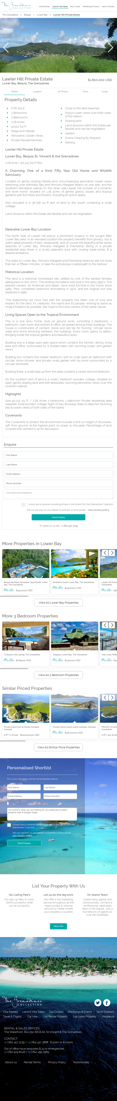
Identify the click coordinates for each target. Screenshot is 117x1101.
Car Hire (32, 1016)
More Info (58, 926)
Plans (85, 91)
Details (14, 91)
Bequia (27, 15)
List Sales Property (84, 1016)
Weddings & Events (90, 6)
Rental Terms (32, 1062)
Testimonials (81, 1062)
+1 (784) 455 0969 (38, 1052)
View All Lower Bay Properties (58, 602)
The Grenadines (10, 15)
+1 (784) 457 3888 (38, 1042)
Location (37, 91)
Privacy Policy (57, 1062)
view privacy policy (98, 509)
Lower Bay (42, 15)
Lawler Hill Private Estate (66, 15)
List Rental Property (55, 1016)
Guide (105, 91)
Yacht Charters (108, 6)
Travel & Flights (12, 1016)
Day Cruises (75, 6)
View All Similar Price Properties (58, 747)
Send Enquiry (58, 517)
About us (11, 1062)
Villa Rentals (44, 6)
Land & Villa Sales (60, 6)
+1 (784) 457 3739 (14, 1042)
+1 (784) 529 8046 (14, 1052)
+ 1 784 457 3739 (58, 525)
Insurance (108, 1016)
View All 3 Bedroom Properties (58, 675)
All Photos (63, 91)
